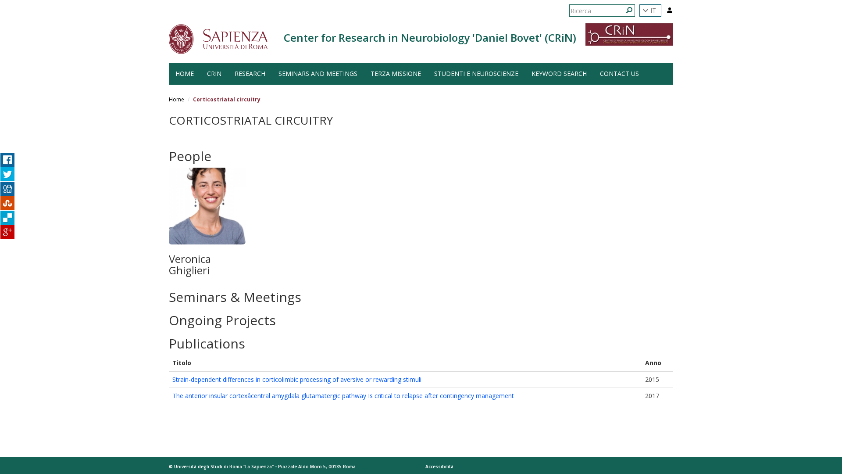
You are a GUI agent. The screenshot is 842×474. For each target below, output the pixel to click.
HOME (184, 73)
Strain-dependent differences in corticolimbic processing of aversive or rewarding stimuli (296, 379)
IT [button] (652, 10)
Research (250, 73)
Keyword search (559, 73)
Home (176, 99)
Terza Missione (396, 73)
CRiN (214, 73)
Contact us (619, 73)
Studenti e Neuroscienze (476, 73)
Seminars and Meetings (317, 73)
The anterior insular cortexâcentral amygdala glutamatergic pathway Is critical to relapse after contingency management (343, 395)
